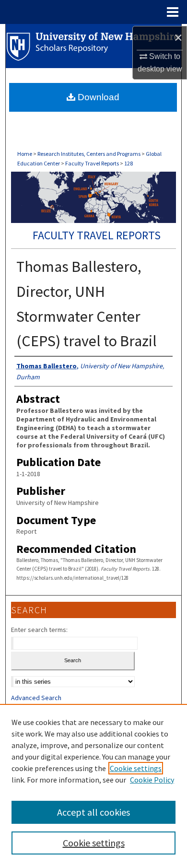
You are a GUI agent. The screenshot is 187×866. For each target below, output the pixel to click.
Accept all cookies (93, 812)
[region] (93, 785)
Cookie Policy (152, 779)
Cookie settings (136, 768)
